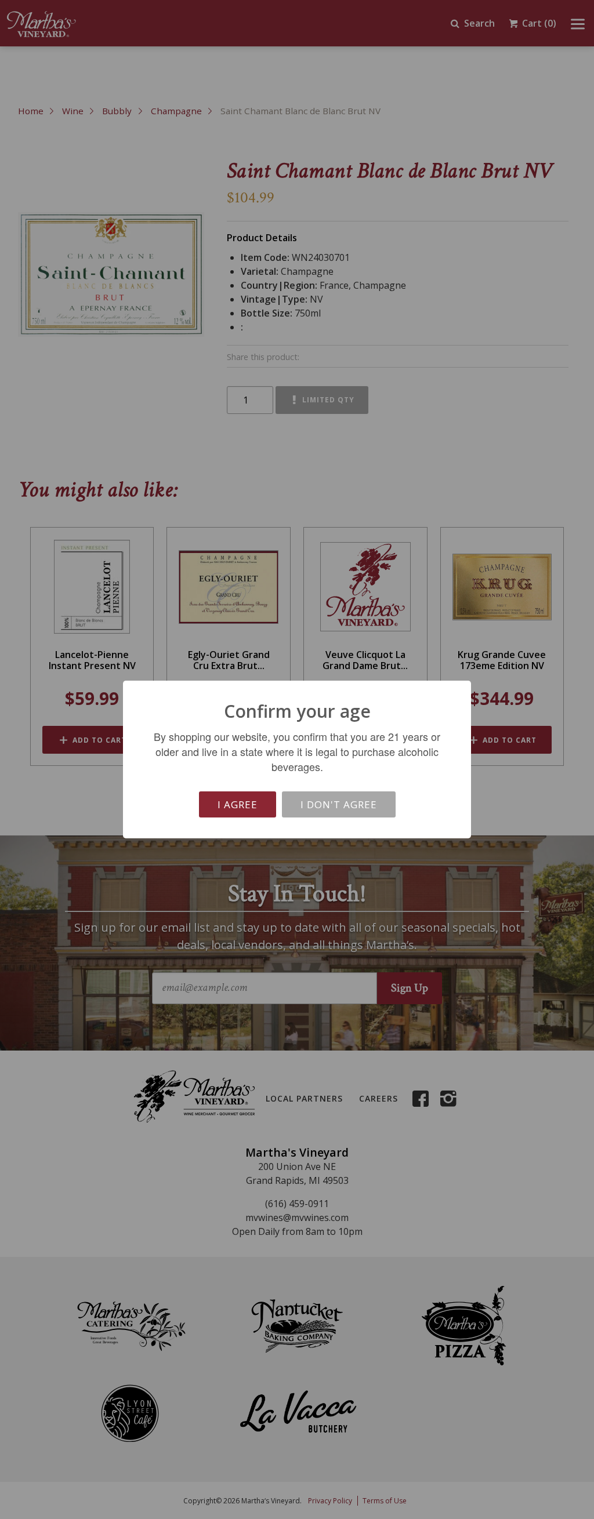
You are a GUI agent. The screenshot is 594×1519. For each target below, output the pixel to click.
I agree (238, 804)
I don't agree (338, 804)
